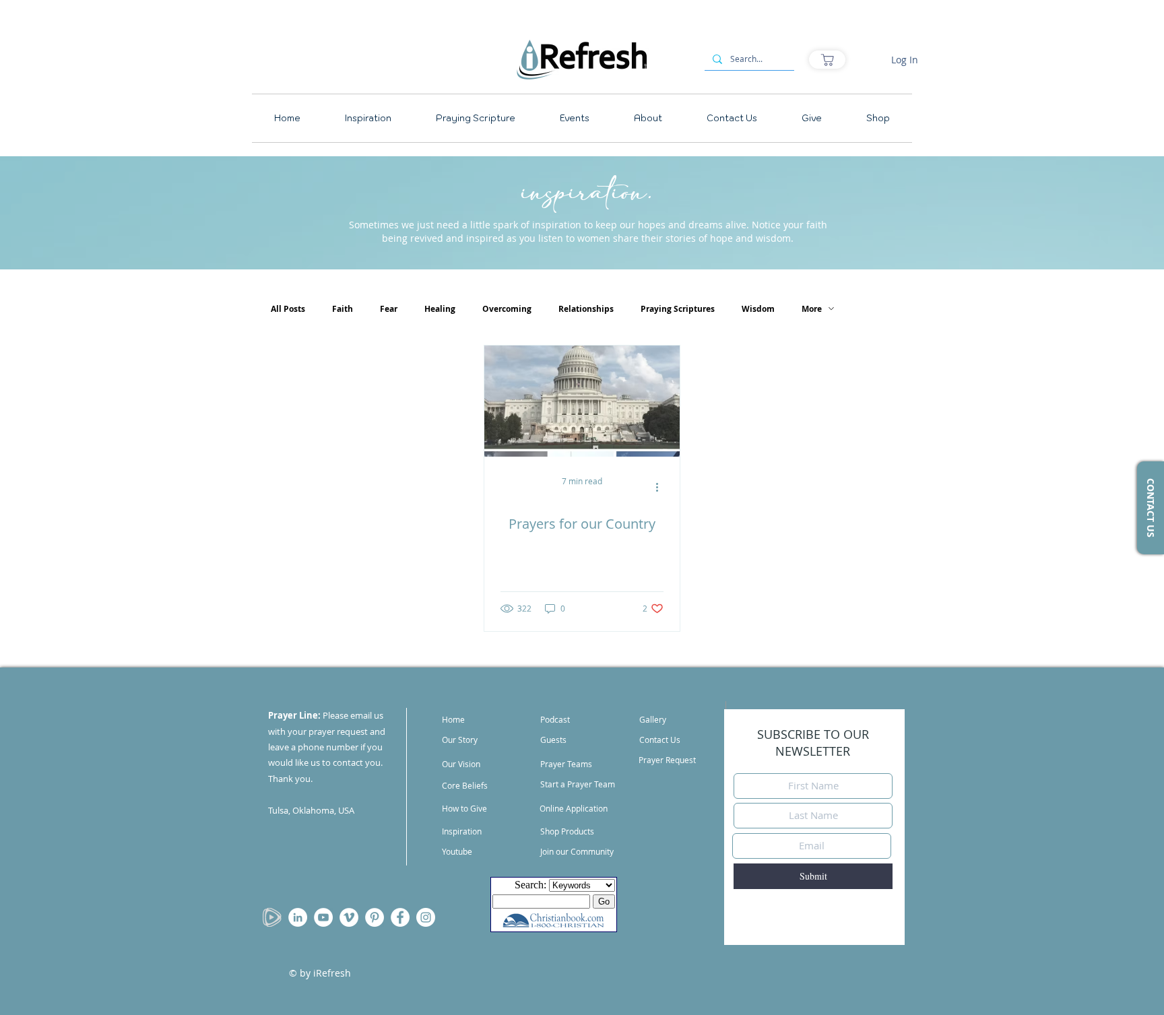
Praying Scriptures (678, 309)
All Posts (288, 309)
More (812, 309)
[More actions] (661, 487)
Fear (388, 309)
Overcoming (506, 309)
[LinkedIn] (297, 917)
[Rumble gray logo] (272, 917)
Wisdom (758, 309)
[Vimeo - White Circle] (349, 917)
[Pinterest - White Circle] (374, 917)
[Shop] (827, 60)
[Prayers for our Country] (582, 401)
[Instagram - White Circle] (425, 917)
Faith (342, 309)
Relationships (586, 309)
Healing (439, 309)
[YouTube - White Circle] (323, 917)
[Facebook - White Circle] (400, 917)
